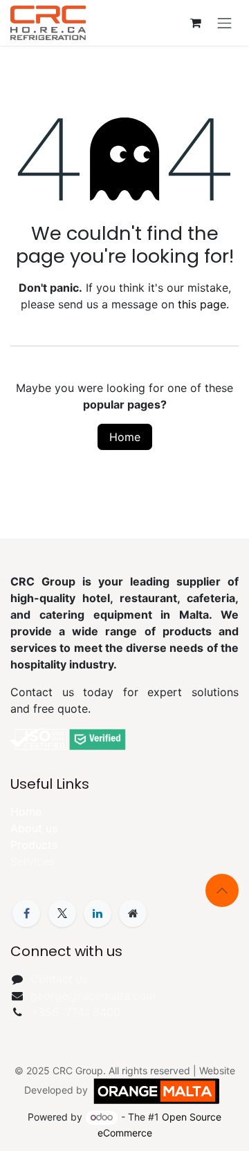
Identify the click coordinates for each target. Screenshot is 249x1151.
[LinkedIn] (97, 913)
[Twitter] (62, 913)
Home (124, 437)
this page (202, 304)
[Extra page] (133, 913)
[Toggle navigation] (224, 22)
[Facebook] (26, 913)
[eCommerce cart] (195, 22)
